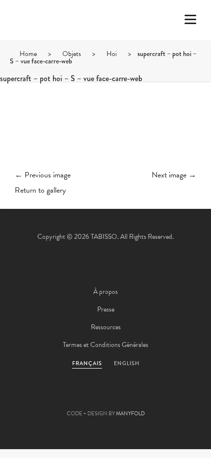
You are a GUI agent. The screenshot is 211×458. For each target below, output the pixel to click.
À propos (105, 291)
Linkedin (132, 398)
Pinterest (105, 398)
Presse (105, 309)
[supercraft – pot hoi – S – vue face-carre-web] (105, 134)
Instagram (158, 398)
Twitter (52, 398)
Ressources (106, 327)
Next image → (174, 175)
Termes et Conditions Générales (105, 345)
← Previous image (43, 175)
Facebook (79, 398)
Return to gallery (40, 190)
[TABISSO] (46, 49)
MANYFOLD (130, 413)
